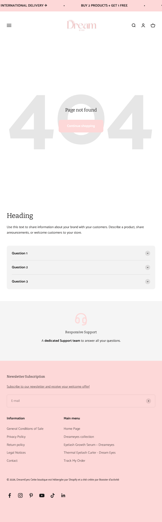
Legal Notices (16, 453)
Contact (12, 461)
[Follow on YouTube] (42, 495)
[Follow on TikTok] (52, 495)
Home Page (72, 429)
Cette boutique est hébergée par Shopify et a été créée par (65, 479)
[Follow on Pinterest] (31, 495)
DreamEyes (23, 479)
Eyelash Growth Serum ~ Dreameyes (89, 445)
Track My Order (74, 461)
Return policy (16, 445)
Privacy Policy (16, 437)
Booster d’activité (109, 479)
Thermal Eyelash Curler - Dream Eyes (90, 453)
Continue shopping (81, 126)
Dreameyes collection (79, 437)
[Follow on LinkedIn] (63, 495)
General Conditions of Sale (25, 429)
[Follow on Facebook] (9, 495)
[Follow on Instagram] (20, 495)
